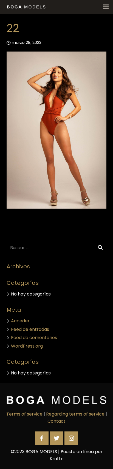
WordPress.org (27, 346)
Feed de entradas (30, 329)
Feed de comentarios (34, 337)
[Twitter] (56, 438)
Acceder (20, 321)
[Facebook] (42, 438)
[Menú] (106, 7)
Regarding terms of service (75, 414)
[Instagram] (71, 438)
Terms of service (24, 414)
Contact (56, 421)
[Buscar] (100, 247)
